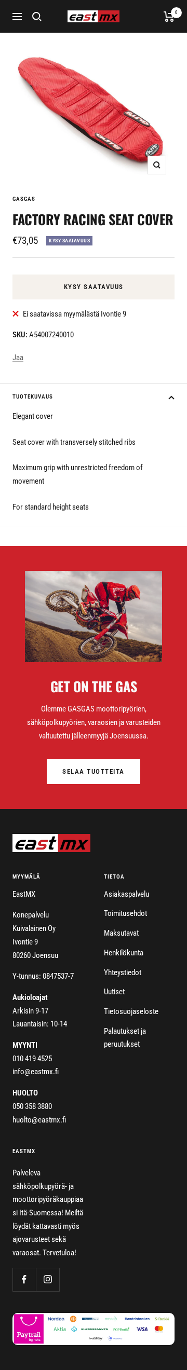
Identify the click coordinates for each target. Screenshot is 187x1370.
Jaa (17, 357)
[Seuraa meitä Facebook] (24, 1279)
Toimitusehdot (125, 913)
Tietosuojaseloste (131, 1011)
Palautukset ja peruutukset (125, 1037)
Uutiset (114, 991)
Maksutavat (121, 933)
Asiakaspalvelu (126, 894)
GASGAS (23, 199)
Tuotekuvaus (32, 396)
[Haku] (37, 16)
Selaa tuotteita (93, 771)
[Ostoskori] (169, 16)
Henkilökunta (123, 952)
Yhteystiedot (122, 972)
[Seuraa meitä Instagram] (47, 1279)
